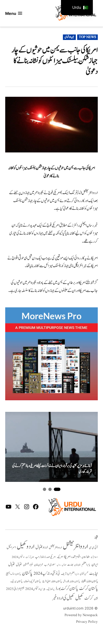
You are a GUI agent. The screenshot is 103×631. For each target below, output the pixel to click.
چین (96, 598)
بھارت (70, 564)
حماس (64, 564)
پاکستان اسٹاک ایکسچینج (13, 574)
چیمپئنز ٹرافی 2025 (15, 589)
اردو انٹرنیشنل (75, 546)
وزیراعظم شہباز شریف (70, 574)
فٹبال (19, 565)
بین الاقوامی (69, 37)
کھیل (79, 598)
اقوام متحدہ (75, 557)
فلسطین (26, 564)
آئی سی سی (93, 547)
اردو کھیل (25, 546)
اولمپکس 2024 (18, 557)
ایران (94, 564)
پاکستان (27, 573)
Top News (87, 37)
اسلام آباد (94, 557)
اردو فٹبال (41, 547)
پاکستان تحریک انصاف (32, 581)
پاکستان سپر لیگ (16, 581)
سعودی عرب (50, 564)
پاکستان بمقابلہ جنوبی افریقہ (52, 581)
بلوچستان (77, 565)
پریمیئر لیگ (50, 589)
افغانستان (86, 557)
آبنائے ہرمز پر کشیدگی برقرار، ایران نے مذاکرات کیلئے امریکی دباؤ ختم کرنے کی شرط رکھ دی (52, 468)
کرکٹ (88, 598)
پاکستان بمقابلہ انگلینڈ (89, 581)
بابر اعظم (86, 565)
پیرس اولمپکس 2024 (35, 589)
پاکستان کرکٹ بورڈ (66, 588)
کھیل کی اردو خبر (63, 598)
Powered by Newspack (81, 615)
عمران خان (38, 564)
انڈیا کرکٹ (30, 557)
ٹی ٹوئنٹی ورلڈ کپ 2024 (47, 573)
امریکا (67, 557)
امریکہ (60, 557)
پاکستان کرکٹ (88, 588)
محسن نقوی (84, 573)
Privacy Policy (87, 621)
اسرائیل (11, 547)
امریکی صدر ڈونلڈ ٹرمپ (45, 557)
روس (59, 565)
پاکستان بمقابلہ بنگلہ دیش (71, 581)
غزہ (31, 564)
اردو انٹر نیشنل (55, 548)
